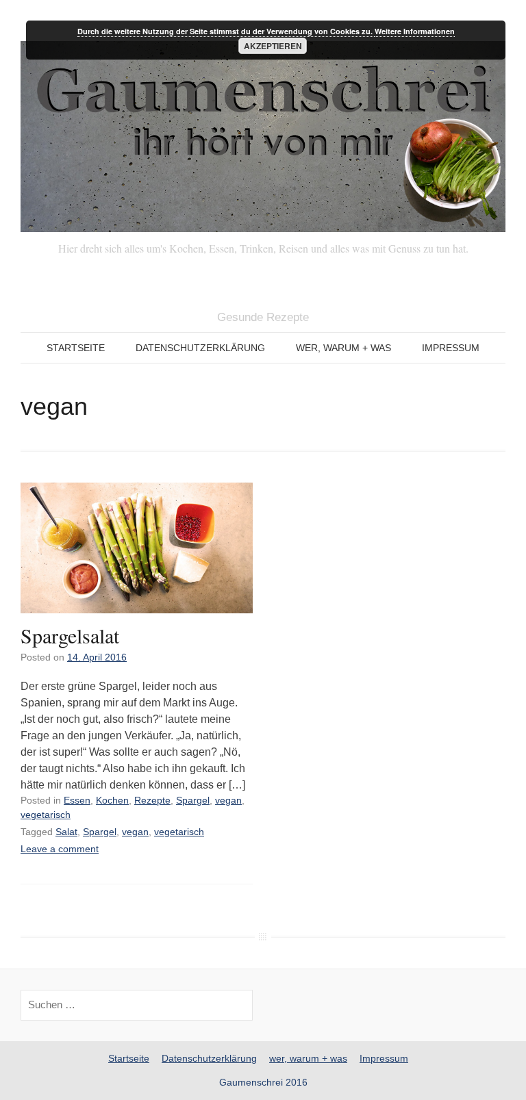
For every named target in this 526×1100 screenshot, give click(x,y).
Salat (66, 831)
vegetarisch (46, 814)
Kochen (112, 800)
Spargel (193, 800)
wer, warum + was (343, 347)
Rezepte (152, 800)
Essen (77, 800)
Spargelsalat (70, 635)
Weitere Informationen (415, 31)
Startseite (76, 347)
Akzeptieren (273, 46)
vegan (228, 800)
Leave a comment (60, 848)
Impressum (450, 347)
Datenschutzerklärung (200, 347)
